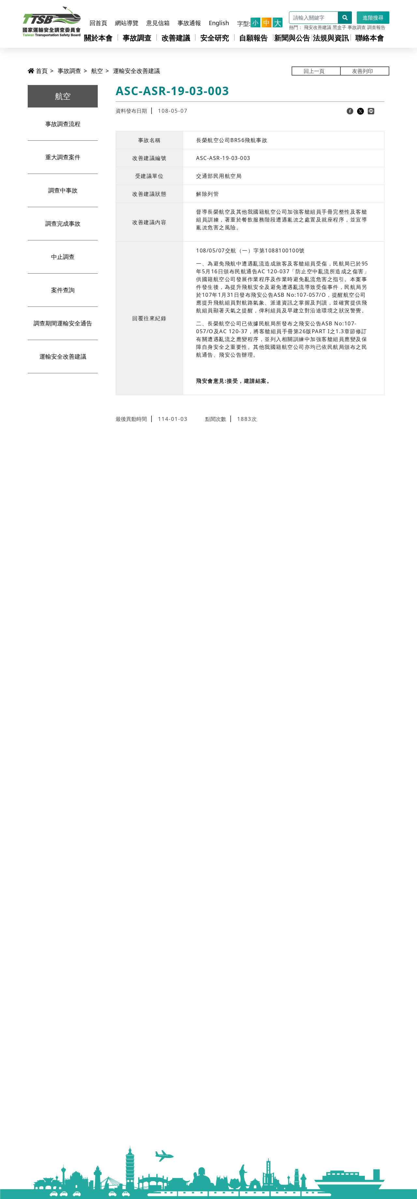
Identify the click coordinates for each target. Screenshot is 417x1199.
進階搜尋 (373, 17)
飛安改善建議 (317, 27)
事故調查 (357, 27)
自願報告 (253, 37)
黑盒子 (339, 27)
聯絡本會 (369, 37)
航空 (97, 71)
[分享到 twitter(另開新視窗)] (360, 110)
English (219, 23)
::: (93, 11)
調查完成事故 (62, 223)
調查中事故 (63, 190)
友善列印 (362, 71)
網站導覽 (126, 23)
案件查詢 (63, 290)
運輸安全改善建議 (136, 71)
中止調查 (63, 257)
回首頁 (98, 23)
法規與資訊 (331, 37)
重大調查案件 (62, 157)
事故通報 (189, 23)
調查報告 (376, 27)
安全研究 (214, 37)
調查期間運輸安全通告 (63, 323)
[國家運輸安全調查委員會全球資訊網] (52, 20)
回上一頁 (314, 71)
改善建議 (176, 37)
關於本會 (98, 37)
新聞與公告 (292, 37)
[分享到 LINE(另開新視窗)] (370, 110)
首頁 (41, 71)
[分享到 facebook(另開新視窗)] (350, 110)
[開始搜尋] (345, 17)
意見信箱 (158, 23)
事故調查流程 (62, 124)
